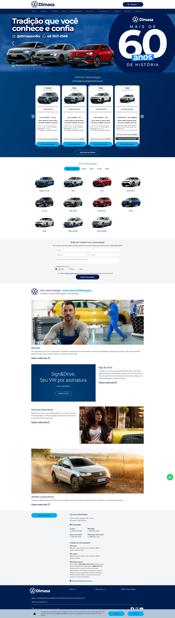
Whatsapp (61, 269)
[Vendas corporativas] (87, 471)
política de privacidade (62, 613)
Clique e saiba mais (39, 358)
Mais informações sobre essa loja (82, 581)
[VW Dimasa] (42, 4)
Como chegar (76, 524)
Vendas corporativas (76, 11)
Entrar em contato (87, 277)
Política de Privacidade (72, 273)
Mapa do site (99, 589)
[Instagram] (137, 608)
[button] (13, 43)
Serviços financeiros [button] (103, 11)
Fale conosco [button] (138, 11)
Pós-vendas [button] (89, 11)
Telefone (71, 269)
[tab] (72, 169)
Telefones (133, 4)
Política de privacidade (128, 589)
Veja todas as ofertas (87, 152)
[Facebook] (132, 608)
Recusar (135, 614)
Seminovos (44, 11)
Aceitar (116, 614)
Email (81, 269)
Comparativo (54, 11)
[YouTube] (141, 608)
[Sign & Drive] (63, 383)
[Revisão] (87, 322)
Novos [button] (34, 11)
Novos (72, 589)
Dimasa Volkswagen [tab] (44, 515)
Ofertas (64, 11)
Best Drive (128, 11)
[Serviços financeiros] (111, 425)
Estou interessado (47, 144)
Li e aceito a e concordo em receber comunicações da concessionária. (85, 273)
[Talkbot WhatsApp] (170, 477)
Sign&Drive (117, 11)
